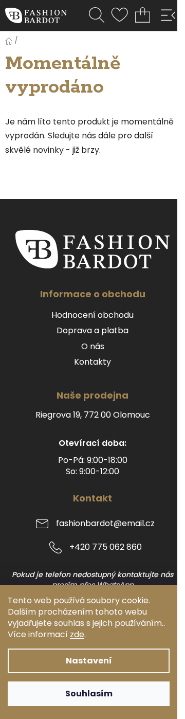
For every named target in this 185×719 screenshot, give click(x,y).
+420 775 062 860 (105, 547)
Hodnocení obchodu (92, 315)
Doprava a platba (92, 330)
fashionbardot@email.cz (105, 524)
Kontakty (92, 362)
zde (77, 634)
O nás (92, 346)
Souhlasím (89, 693)
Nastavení (89, 661)
